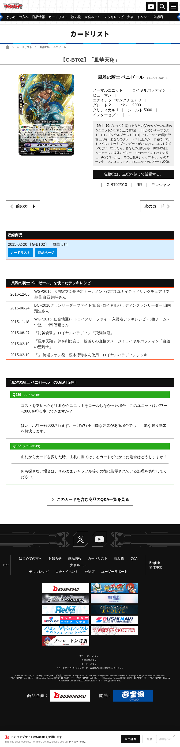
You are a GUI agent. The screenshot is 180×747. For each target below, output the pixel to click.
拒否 (149, 739)
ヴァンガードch (151, 6)
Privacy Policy (77, 741)
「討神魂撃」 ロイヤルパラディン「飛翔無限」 (74, 333)
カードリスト (24, 47)
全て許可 (130, 739)
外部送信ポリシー (90, 660)
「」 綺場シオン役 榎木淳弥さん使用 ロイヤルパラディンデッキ (91, 355)
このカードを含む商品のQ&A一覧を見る (93, 499)
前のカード (26, 206)
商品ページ (46, 252)
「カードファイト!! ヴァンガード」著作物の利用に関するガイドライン (90, 668)
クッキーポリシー (90, 664)
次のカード (154, 206)
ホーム (8, 47)
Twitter (80, 539)
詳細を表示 (165, 739)
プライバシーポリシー (90, 656)
